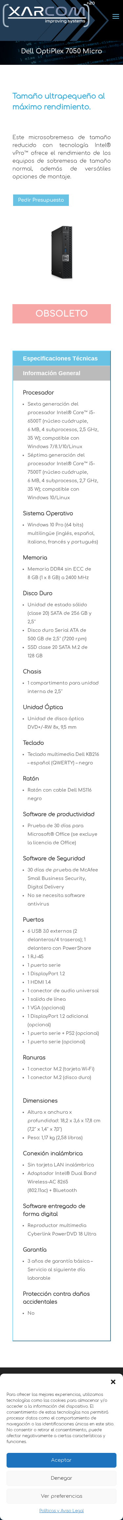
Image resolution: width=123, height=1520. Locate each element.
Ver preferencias (61, 1496)
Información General (51, 373)
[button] (113, 1382)
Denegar (61, 1478)
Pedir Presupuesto (41, 200)
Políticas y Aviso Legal (61, 1511)
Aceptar (61, 1460)
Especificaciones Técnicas (60, 358)
